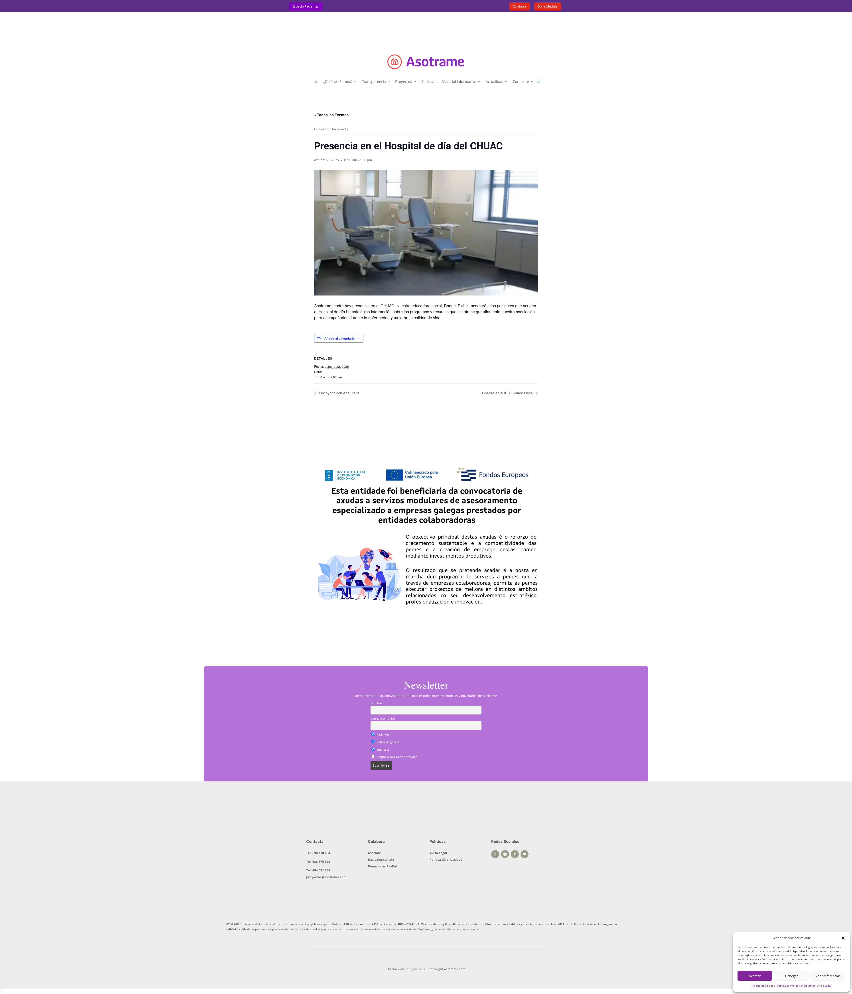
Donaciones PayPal (382, 866)
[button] (843, 938)
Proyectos (403, 82)
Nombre (376, 703)
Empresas (382, 749)
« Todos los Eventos (331, 114)
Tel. (318, 853)
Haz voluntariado (381, 859)
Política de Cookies (763, 986)
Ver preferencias (828, 976)
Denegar (791, 976)
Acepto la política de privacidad (397, 757)
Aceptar (755, 976)
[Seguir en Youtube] (525, 854)
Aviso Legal (824, 986)
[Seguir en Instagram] (505, 854)
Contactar (521, 82)
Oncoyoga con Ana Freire (338, 392)
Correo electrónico (383, 718)
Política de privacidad (446, 859)
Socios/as (429, 82)
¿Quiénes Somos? (338, 82)
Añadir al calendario (339, 338)
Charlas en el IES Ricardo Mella (508, 392)
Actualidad (494, 82)
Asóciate (374, 853)
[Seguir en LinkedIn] (515, 854)
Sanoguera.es (415, 969)
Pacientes (382, 734)
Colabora (519, 6)
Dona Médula (548, 6)
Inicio (314, 82)
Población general (388, 742)
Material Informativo (459, 82)
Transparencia (374, 82)
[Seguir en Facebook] (495, 854)
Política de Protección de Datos (796, 986)
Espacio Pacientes (305, 6)
